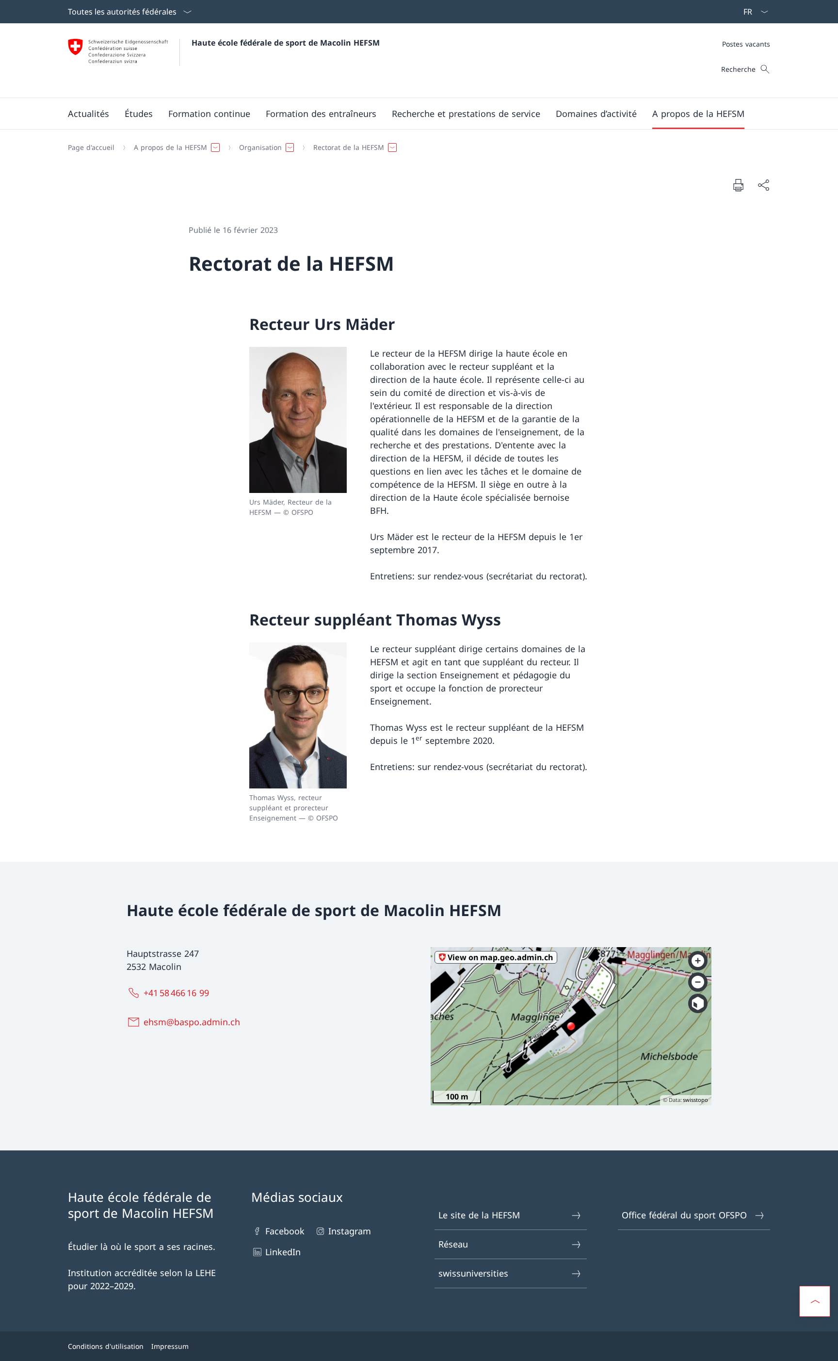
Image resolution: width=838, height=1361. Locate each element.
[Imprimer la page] (738, 185)
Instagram (349, 1231)
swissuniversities (473, 1273)
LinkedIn (283, 1252)
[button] (88, 113)
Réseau (453, 1244)
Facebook (285, 1231)
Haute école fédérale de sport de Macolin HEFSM (286, 42)
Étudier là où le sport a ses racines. (141, 1246)
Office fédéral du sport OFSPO (684, 1215)
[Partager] (763, 185)
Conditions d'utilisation (106, 1346)
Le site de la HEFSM (479, 1215)
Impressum (170, 1346)
